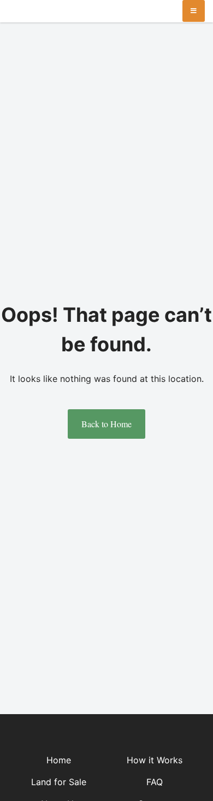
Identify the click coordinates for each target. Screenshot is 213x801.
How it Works (154, 760)
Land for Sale (58, 781)
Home (58, 760)
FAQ (154, 781)
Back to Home (106, 423)
